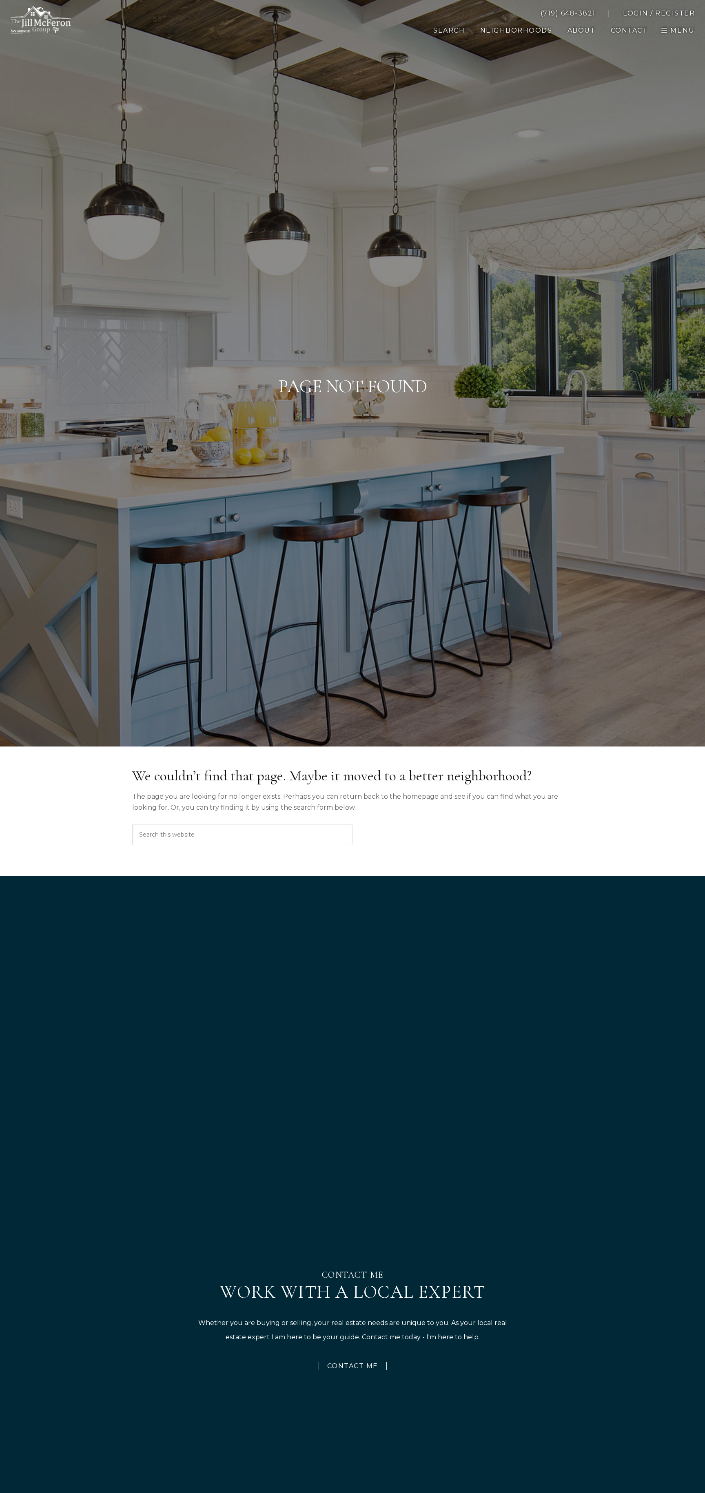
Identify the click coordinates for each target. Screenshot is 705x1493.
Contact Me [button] (352, 1366)
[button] (629, 30)
